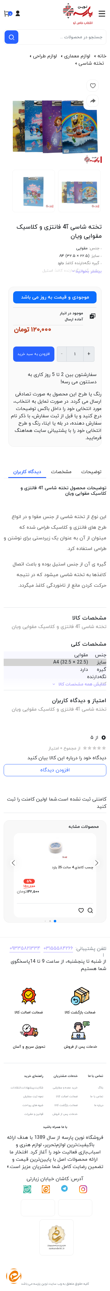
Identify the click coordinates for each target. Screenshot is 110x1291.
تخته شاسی (91, 63)
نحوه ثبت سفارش (33, 1096)
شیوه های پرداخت (33, 1105)
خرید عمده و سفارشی (65, 1088)
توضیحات (91, 472)
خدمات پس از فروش (65, 1114)
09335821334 (24, 948)
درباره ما (98, 1105)
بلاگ (100, 1088)
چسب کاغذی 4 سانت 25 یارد (72, 867)
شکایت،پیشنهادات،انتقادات (27, 1088)
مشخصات (61, 472)
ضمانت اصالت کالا (67, 1096)
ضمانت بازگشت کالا (66, 1105)
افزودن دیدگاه (55, 770)
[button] (55, 921)
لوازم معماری (77, 56)
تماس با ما (96, 1096)
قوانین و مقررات (33, 1114)
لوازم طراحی (45, 56)
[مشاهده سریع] (90, 910)
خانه (101, 56)
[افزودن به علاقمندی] (81, 910)
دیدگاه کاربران (27, 472)
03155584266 (58, 948)
